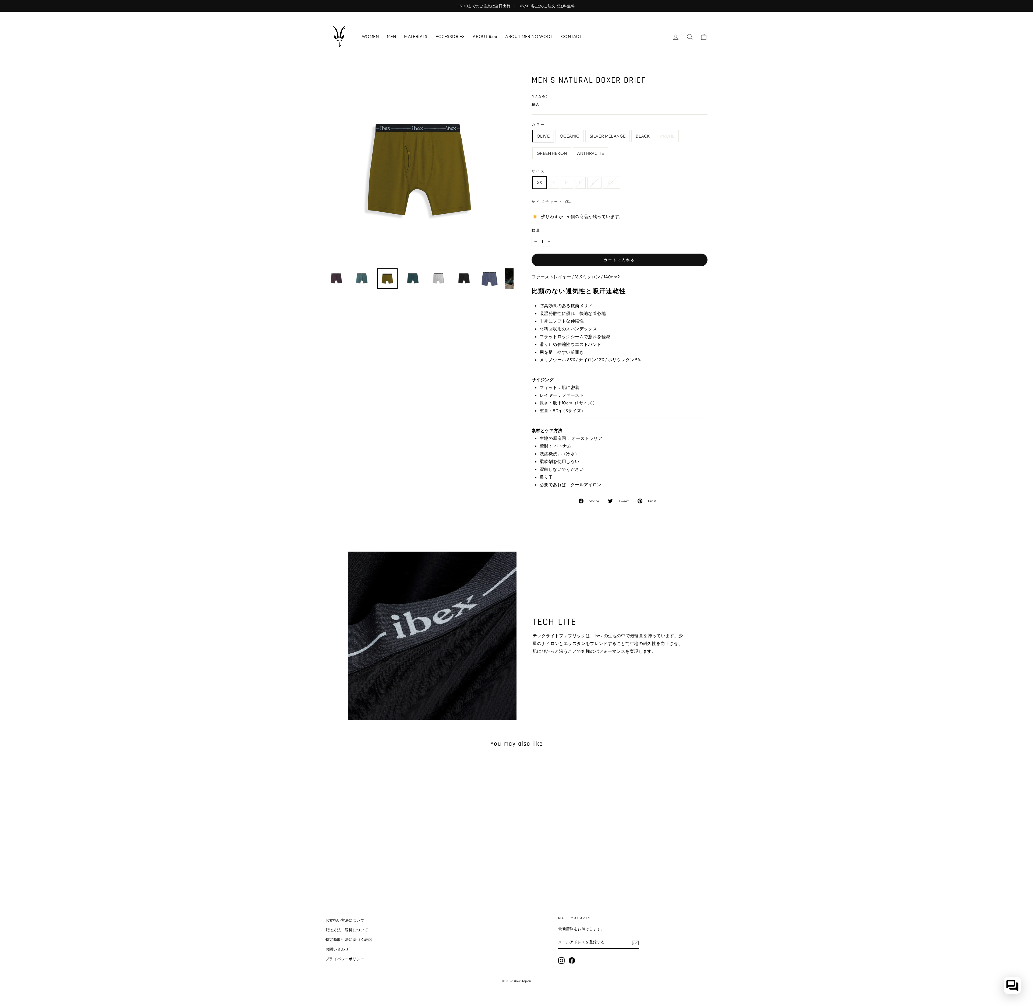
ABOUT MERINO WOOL (529, 36)
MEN (391, 36)
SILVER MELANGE (608, 136)
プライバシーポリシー (345, 958)
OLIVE (543, 136)
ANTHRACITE (590, 153)
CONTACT (571, 36)
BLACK (643, 136)
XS (539, 182)
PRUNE (667, 136)
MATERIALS (415, 36)
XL (594, 182)
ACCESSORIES (450, 36)
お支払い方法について (345, 920)
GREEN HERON (552, 153)
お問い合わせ (337, 949)
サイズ (538, 171)
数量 (536, 230)
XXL (611, 182)
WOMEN (370, 36)
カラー (538, 124)
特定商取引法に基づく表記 (349, 939)
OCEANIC (569, 136)
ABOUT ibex (485, 36)
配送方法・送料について (347, 929)
